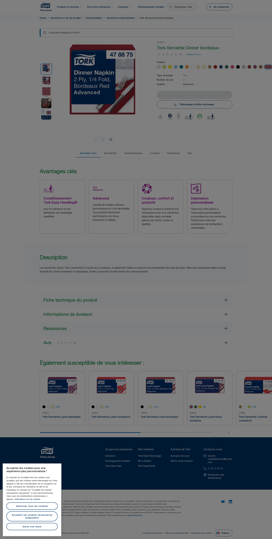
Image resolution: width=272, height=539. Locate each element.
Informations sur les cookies (27, 499)
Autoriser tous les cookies (32, 506)
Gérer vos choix (32, 526)
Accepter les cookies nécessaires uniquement (32, 516)
